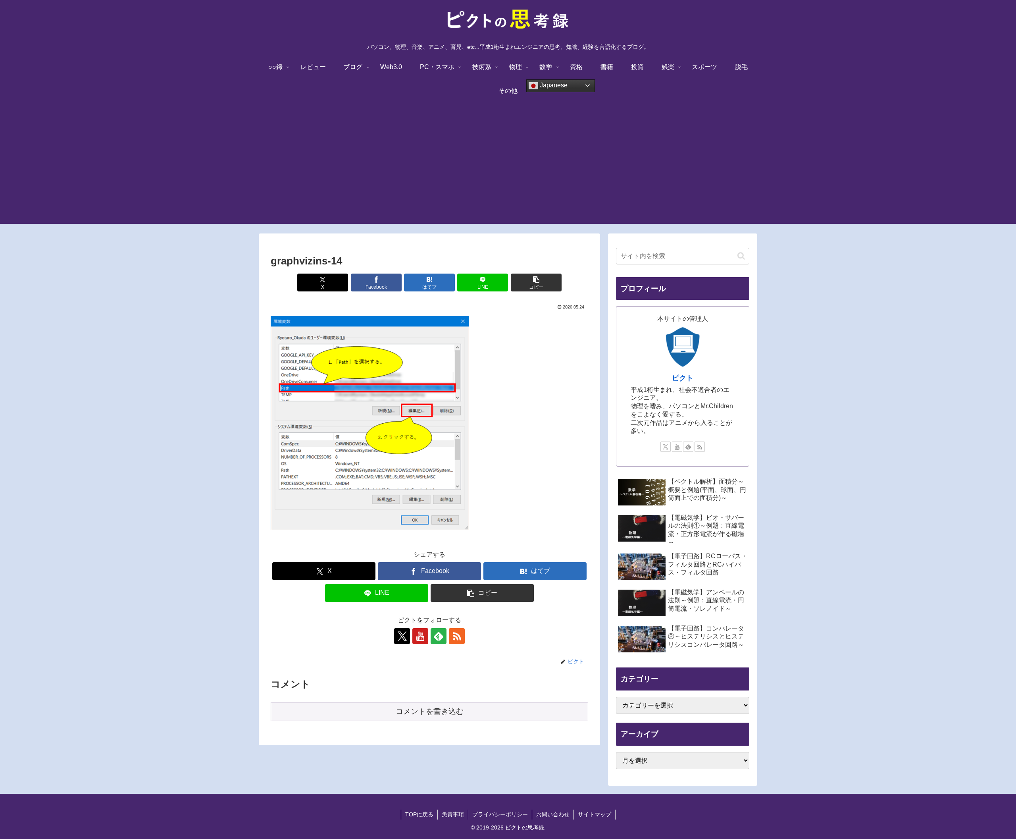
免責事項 (453, 814)
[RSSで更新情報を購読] (457, 636)
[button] (536, 282)
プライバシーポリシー (500, 814)
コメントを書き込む (430, 711)
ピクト (682, 378)
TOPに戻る (419, 814)
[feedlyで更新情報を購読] (438, 636)
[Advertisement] (508, 168)
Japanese (553, 85)
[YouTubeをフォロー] (420, 636)
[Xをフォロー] (402, 636)
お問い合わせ (553, 814)
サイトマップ (594, 814)
